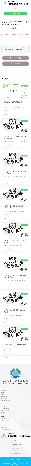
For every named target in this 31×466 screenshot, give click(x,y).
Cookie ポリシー (15, 461)
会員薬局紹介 (4, 396)
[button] (15, 8)
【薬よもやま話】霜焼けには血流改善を (15, 311)
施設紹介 (3, 394)
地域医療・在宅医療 (5, 400)
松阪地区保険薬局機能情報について (15, 103)
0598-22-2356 (15, 449)
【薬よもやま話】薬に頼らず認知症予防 (15, 241)
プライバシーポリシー (15, 459)
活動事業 (3, 392)
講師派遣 (3, 412)
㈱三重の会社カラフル (6, 429)
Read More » (7, 110)
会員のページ (4, 419)
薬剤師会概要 (4, 390)
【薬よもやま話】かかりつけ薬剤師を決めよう (15, 172)
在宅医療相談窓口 (5, 408)
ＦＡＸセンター (4, 406)
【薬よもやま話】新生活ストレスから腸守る (15, 207)
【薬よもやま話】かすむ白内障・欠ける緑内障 (15, 276)
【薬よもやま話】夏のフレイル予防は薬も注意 (15, 137)
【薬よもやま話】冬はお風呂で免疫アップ (15, 346)
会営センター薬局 (5, 421)
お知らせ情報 (12, 28)
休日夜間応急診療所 (5, 410)
